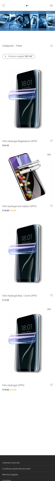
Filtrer (19, 45)
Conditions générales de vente (16, 468)
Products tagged (20, 56)
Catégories (8, 45)
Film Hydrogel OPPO (13, 385)
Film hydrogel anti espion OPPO (19, 206)
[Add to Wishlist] (51, 141)
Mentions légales (10, 474)
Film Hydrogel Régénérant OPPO (19, 141)
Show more (6, 145)
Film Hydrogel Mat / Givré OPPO (19, 295)
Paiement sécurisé (11, 463)
